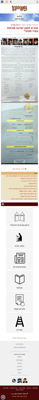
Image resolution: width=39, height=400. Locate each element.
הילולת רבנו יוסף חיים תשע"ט (28, 179)
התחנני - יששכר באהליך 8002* (27, 191)
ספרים (19, 357)
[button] (11, 2)
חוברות (20, 363)
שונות (19, 373)
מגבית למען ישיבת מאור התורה (28, 194)
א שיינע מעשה (32, 184)
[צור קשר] (7, 2)
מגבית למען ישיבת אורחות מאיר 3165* (22, 29)
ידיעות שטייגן (15, 25)
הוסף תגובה (15, 169)
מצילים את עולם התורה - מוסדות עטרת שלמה (23, 199)
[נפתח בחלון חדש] (25, 380)
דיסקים (19, 370)
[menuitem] (19, 218)
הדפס (22, 169)
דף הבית (35, 25)
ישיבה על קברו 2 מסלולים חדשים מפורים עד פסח (22, 189)
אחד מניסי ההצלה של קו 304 (28, 196)
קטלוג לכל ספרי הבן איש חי (28, 181)
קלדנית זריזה (19, 344)
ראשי (23, 25)
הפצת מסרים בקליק (19, 347)
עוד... (35, 173)
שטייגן (29, 25)
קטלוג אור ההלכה (19, 354)
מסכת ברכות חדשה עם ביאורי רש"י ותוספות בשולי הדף (21, 176)
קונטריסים (19, 360)
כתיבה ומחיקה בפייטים (30, 186)
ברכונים (19, 366)
